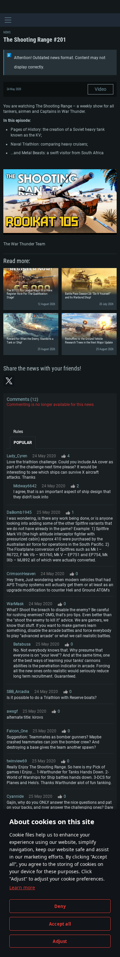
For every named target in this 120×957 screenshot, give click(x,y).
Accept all (60, 924)
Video (100, 89)
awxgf (12, 711)
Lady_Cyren (17, 456)
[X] (9, 381)
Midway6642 (25, 486)
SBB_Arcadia (18, 691)
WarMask (15, 604)
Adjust (60, 941)
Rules (18, 431)
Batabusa (22, 644)
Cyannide (15, 796)
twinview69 (17, 761)
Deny (60, 906)
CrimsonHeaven (21, 573)
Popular (23, 442)
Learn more (22, 887)
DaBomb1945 (19, 512)
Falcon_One (17, 731)
